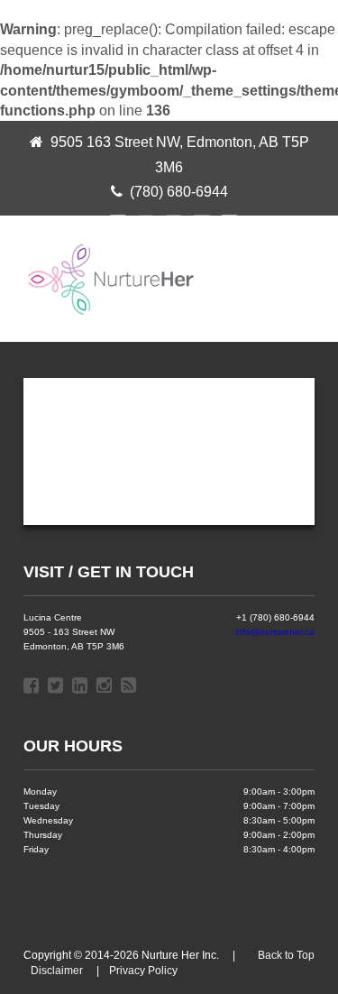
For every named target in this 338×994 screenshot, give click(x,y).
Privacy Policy (143, 970)
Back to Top (286, 955)
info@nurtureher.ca (275, 632)
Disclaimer (57, 970)
